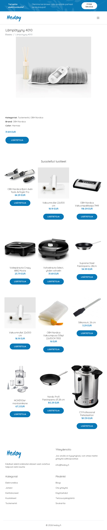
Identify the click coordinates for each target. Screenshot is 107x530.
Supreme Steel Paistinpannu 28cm (87, 264)
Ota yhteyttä (62, 488)
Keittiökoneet (12, 493)
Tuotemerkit (24, 117)
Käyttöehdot (62, 493)
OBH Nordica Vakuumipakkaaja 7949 (87, 204)
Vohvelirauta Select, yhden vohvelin (53, 269)
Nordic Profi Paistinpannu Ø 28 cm (53, 398)
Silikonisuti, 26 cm (87, 322)
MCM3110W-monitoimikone (20, 402)
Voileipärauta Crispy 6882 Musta (20, 269)
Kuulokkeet (10, 498)
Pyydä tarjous (89, 5)
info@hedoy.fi (62, 465)
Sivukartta (60, 503)
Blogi (58, 482)
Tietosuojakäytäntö (65, 498)
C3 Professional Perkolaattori (87, 414)
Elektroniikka (11, 482)
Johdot (8, 488)
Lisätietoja (17, 140)
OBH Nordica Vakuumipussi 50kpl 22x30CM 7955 (53, 335)
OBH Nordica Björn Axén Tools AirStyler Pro (20, 190)
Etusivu (8, 34)
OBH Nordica (37, 117)
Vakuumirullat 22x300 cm (53, 204)
